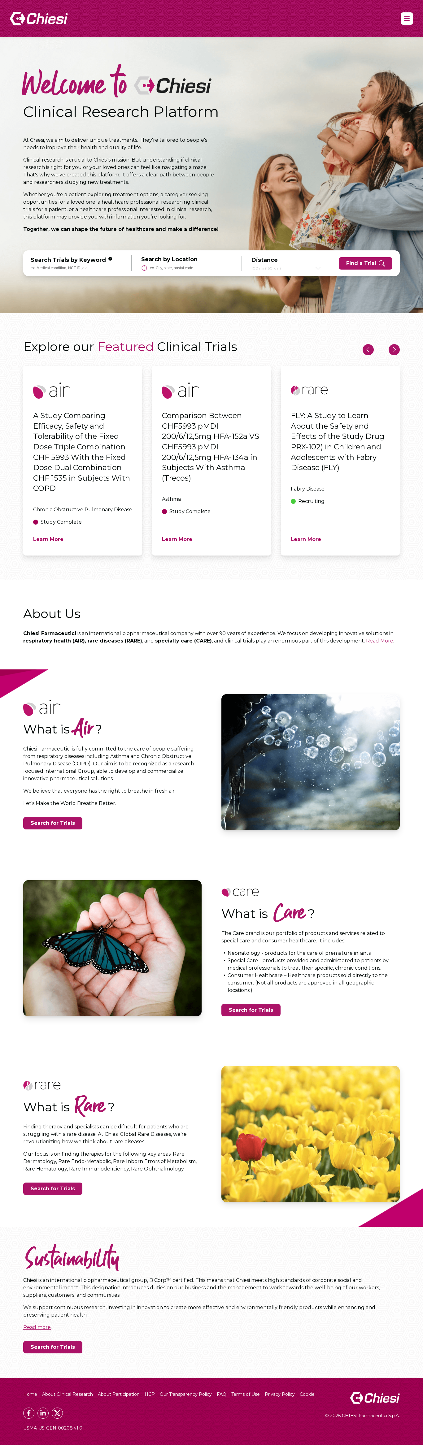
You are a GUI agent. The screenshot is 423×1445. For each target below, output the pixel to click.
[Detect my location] (144, 268)
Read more (37, 1327)
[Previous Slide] (368, 349)
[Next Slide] (394, 349)
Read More (379, 641)
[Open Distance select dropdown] (318, 268)
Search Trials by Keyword (68, 259)
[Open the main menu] (407, 18)
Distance (264, 260)
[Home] (39, 18)
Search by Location (169, 259)
